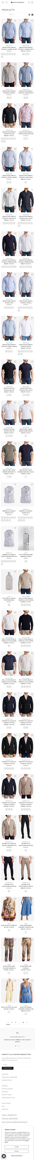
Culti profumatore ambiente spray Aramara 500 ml (26, 555)
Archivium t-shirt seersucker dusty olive (9, 471)
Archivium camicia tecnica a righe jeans (9, 48)
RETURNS (4, 1086)
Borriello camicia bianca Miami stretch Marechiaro (9, 555)
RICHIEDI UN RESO (7, 1089)
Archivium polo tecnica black (9, 389)
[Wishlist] (6, 2)
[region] (17, 1037)
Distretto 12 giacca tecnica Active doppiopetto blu (9, 722)
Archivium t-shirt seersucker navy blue (26, 470)
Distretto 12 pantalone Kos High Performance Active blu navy (9, 885)
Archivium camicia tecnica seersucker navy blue (9, 261)
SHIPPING (5, 1092)
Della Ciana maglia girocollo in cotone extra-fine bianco (9, 640)
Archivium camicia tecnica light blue (26, 176)
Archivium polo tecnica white (9, 430)
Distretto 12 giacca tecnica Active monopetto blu (9, 763)
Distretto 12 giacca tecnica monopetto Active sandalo (9, 844)
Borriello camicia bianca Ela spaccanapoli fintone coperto (9, 512)
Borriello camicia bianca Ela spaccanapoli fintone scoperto (26, 512)
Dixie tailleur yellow (9, 1007)
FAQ (3, 1106)
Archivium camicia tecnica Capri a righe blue (9, 176)
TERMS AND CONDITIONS (9, 1077)
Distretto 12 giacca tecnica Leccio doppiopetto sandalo (26, 804)
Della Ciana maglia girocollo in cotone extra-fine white (26, 681)
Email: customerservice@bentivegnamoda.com (14, 1122)
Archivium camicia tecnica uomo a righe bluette (9, 345)
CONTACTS (5, 1109)
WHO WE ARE (6, 1103)
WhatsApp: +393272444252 (10, 1118)
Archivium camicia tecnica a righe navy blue (26, 92)
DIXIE (9, 923)
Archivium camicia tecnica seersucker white (26, 261)
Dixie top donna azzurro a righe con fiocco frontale (26, 1008)
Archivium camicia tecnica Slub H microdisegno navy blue (26, 302)
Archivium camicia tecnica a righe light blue (26, 48)
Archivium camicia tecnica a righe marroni (9, 92)
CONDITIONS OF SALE (8, 1098)
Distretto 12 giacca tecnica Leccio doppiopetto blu (9, 804)
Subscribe (8, 1068)
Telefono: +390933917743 (9, 1115)
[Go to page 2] (27, 1022)
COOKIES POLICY (7, 1080)
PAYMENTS (5, 1074)
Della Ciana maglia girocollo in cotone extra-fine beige (26, 599)
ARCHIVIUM (9, 45)
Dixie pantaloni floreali (25, 967)
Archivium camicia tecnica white (26, 345)
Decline (17, 1151)
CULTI (25, 552)
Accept (16, 1147)
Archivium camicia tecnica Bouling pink (26, 132)
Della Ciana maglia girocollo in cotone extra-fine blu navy (26, 640)
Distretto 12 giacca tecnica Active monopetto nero (26, 763)
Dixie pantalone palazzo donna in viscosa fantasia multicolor (9, 967)
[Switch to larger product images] (29, 15)
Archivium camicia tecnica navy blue (26, 217)
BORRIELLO (9, 509)
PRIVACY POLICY (7, 1095)
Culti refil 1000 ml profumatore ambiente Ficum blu (9, 599)
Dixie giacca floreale (9, 925)
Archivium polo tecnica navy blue (26, 389)
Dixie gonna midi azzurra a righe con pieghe (26, 926)
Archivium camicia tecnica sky (9, 301)
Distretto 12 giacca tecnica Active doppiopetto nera (26, 722)
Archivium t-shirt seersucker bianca (26, 430)
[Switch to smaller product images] (32, 15)
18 (23, 1022)
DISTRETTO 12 (9, 719)
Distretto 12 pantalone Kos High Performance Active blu (25, 844)
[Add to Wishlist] (15, 21)
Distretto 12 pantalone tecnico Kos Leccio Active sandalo (26, 885)
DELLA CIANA (25, 596)
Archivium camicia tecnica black (9, 132)
